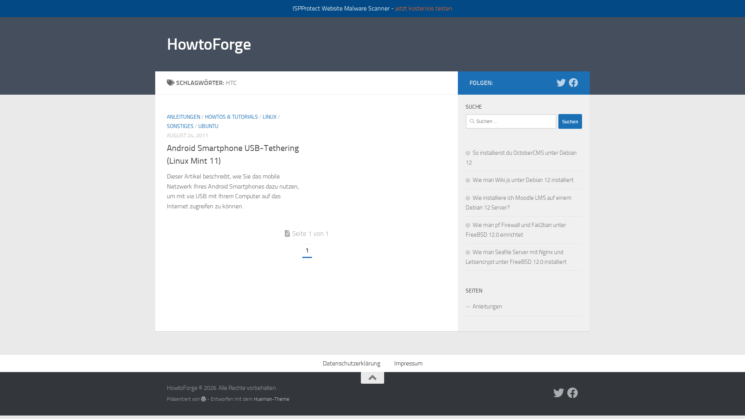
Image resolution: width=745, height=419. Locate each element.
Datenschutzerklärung (351, 363)
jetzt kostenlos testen (423, 8)
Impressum (408, 363)
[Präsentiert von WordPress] (203, 399)
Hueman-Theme (271, 399)
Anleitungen (183, 117)
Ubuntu (208, 126)
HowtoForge (209, 44)
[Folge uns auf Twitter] (561, 82)
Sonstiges (180, 126)
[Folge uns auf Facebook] (573, 82)
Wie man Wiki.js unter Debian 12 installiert (523, 180)
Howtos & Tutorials (231, 117)
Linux (270, 117)
